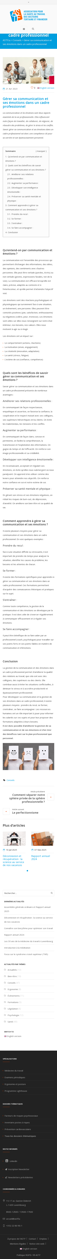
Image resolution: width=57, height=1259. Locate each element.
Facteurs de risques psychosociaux (21, 1115)
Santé (10, 1021)
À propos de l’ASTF (16, 1238)
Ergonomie (13, 989)
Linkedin (13, 1161)
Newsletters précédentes (20, 1177)
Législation (13, 1008)
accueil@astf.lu (13, 1218)
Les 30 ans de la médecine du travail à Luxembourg (28, 941)
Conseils (17, 40)
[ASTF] (28, 15)
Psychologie (13, 1015)
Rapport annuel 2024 (40, 857)
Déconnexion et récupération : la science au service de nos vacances (13, 860)
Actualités (12, 969)
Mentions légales (18, 1243)
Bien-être (12, 976)
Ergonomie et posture (15, 1084)
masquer (41, 151)
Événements (14, 995)
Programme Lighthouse (16, 1090)
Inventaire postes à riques (17, 1122)
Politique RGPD (24, 1255)
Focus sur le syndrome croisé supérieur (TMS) (26, 954)
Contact (32, 1238)
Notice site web (36, 1243)
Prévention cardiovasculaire (18, 1129)
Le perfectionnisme (25, 812)
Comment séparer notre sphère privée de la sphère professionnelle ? (27, 798)
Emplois (43, 1238)
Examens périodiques (15, 1077)
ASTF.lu (6, 40)
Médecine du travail (14, 1070)
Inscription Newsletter (18, 1169)
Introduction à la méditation (17, 947)
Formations (13, 1002)
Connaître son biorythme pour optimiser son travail (28, 928)
